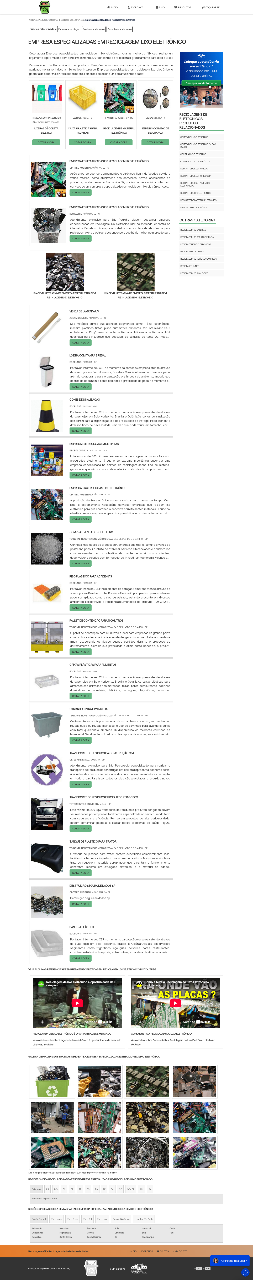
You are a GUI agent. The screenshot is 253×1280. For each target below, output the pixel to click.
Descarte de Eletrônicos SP (195, 175)
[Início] (45, 7)
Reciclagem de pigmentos (194, 273)
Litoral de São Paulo (144, 1219)
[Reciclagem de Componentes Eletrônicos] (52, 1152)
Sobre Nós (137, 7)
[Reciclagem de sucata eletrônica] (99, 1081)
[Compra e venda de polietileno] (47, 562)
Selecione (36, 1189)
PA (150, 1189)
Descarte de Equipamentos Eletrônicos (195, 184)
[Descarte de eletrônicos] (99, 1152)
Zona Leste (102, 1219)
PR (80, 1189)
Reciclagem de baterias (193, 229)
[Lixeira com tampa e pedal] (47, 385)
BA (112, 1189)
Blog (162, 7)
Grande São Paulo (121, 1219)
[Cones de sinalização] (47, 430)
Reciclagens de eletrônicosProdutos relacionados (193, 121)
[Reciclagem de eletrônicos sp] (194, 1081)
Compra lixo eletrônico (193, 154)
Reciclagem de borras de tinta (197, 237)
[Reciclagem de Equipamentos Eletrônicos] (52, 1117)
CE (120, 1189)
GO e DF (130, 1189)
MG (55, 1189)
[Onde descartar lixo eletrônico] (99, 1117)
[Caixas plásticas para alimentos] (47, 695)
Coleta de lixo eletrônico (93, 29)
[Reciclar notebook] (147, 1152)
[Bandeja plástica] (47, 957)
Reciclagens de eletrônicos (195, 244)
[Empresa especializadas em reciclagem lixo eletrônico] (65, 272)
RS (96, 1189)
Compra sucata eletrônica (195, 161)
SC (88, 1189)
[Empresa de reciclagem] (52, 1081)
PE (104, 1189)
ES (64, 1189)
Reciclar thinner (189, 266)
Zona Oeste (72, 1219)
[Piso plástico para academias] (47, 606)
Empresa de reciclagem (69, 29)
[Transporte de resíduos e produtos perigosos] (47, 827)
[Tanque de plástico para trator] (47, 871)
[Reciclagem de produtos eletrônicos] (194, 1152)
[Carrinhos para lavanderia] (47, 739)
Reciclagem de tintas (192, 251)
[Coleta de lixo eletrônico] (194, 1117)
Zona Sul (87, 1219)
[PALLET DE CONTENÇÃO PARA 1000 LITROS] (47, 651)
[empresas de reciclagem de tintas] (47, 474)
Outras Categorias (197, 220)
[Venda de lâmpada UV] (47, 341)
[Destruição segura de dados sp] (47, 916)
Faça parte (212, 7)
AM (141, 1189)
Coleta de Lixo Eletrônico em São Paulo (198, 145)
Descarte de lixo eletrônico (119, 29)
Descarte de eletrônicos (194, 168)
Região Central (39, 1219)
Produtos (184, 7)
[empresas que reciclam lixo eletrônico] (47, 518)
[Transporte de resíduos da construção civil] (47, 783)
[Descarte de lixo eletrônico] (147, 1081)
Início (114, 7)
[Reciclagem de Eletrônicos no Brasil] (147, 1117)
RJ (47, 1189)
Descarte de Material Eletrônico (198, 200)
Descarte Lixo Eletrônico (194, 207)
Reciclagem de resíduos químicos (198, 258)
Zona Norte (56, 1219)
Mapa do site (180, 1251)
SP (72, 1189)
